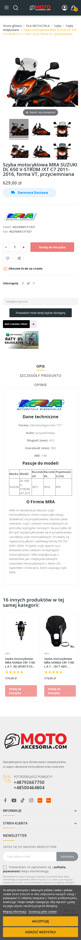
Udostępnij (23, 283)
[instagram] (31, 800)
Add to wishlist (7, 258)
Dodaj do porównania (19, 258)
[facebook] (5, 800)
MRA (7, 654)
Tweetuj (28, 283)
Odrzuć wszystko (40, 932)
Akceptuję (40, 921)
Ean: (5, 231)
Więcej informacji (14, 911)
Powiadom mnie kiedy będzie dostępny (40, 313)
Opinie (40, 384)
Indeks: (7, 227)
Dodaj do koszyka (52, 247)
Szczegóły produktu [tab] (40, 375)
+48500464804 (29, 787)
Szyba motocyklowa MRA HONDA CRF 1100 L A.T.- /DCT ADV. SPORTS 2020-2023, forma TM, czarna (59, 662)
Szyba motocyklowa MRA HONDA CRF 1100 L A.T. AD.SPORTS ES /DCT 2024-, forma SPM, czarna (20, 662)
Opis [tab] (40, 366)
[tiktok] (22, 800)
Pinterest (34, 283)
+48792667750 (29, 782)
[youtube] (14, 800)
